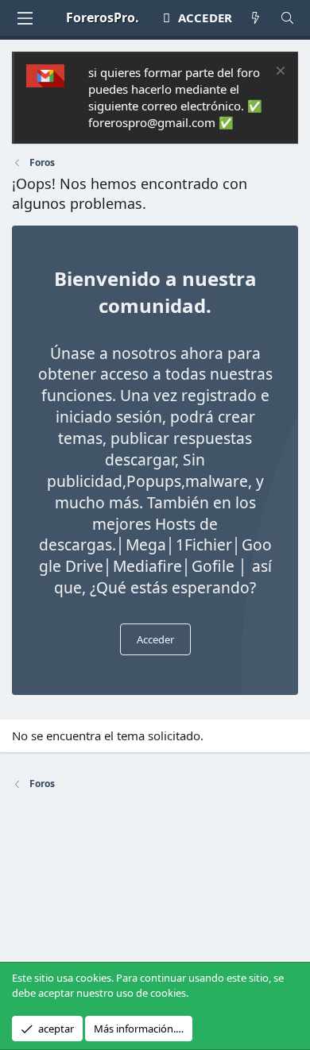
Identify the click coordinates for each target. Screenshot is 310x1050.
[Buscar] (287, 18)
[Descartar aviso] (278, 72)
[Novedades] (255, 18)
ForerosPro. (102, 17)
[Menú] (24, 18)
